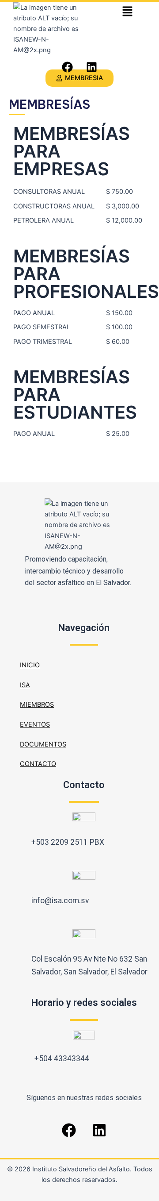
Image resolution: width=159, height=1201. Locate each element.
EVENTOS (35, 724)
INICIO (30, 665)
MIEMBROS (37, 704)
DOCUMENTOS (43, 744)
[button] (127, 11)
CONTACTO (38, 764)
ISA (25, 685)
